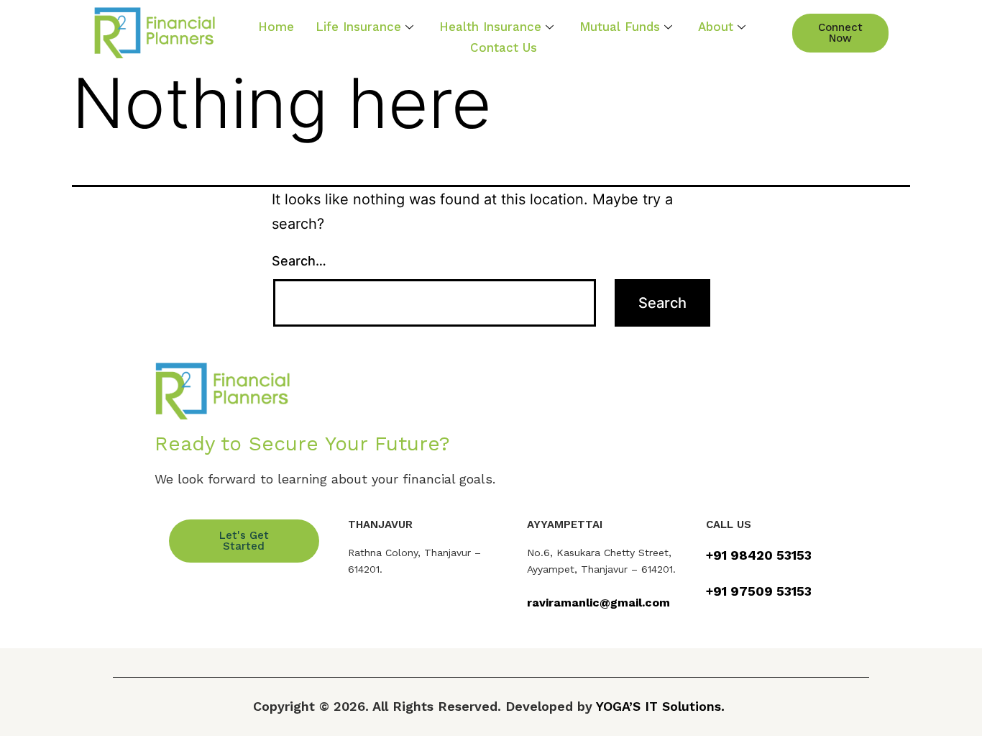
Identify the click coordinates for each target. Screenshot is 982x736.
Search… (299, 260)
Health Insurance (490, 26)
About (715, 26)
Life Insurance (358, 26)
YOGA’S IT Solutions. (660, 706)
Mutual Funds (619, 26)
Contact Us (503, 47)
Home (276, 26)
